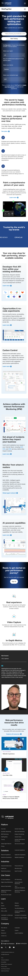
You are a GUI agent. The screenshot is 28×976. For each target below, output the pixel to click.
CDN (4, 449)
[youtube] (14, 947)
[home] (7, 817)
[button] (14, 55)
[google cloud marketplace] (7, 943)
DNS (10, 449)
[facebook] (9, 947)
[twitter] (6, 947)
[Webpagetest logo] (6, 9)
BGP (21, 447)
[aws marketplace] (21, 943)
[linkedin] (2, 947)
